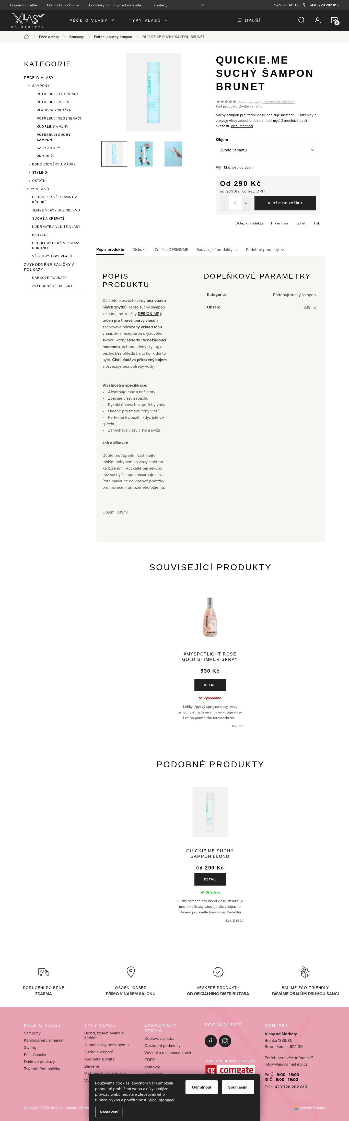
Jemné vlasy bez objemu (56, 210)
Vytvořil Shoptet (312, 1107)
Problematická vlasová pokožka (55, 245)
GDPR (149, 1059)
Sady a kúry (48, 148)
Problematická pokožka (105, 1073)
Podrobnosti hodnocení (279, 102)
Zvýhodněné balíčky (52, 286)
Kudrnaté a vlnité (99, 1059)
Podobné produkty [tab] (262, 249)
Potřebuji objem (53, 102)
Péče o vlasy (39, 78)
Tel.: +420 (286, 1086)
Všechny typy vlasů (52, 256)
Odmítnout (201, 1087)
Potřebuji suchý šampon (54, 137)
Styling (39, 172)
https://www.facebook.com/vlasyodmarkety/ (211, 1041)
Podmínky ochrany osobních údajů (116, 5)
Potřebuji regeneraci (59, 118)
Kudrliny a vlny (52, 126)
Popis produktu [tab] (110, 249)
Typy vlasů (36, 189)
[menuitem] (92, 20)
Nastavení (109, 1112)
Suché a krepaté (48, 218)
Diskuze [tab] (139, 249)
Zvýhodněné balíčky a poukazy (49, 267)
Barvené (40, 235)
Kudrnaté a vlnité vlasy (56, 227)
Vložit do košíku (285, 203)
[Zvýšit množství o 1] (246, 203)
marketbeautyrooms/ (225, 1041)
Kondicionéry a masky (54, 164)
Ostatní (39, 181)
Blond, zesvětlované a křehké (54, 199)
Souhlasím (238, 1087)
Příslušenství (35, 1054)
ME (148, 313)
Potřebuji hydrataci (57, 94)
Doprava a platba (23, 5)
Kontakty (160, 5)
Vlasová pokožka (54, 110)
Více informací (161, 1100)
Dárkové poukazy (49, 278)
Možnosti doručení (238, 167)
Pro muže (46, 156)
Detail (210, 685)
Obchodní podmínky (63, 5)
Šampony (41, 86)
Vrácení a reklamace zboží (167, 1052)
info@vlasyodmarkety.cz (286, 1064)
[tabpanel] (210, 659)
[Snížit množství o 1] (224, 203)
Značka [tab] (171, 249)
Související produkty (214, 249)
